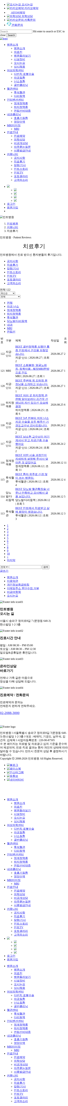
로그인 (11, 955)
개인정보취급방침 (18, 584)
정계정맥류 (14, 310)
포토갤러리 (14, 279)
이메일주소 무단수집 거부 (23, 588)
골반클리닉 (21, 839)
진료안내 (12, 886)
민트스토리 (14, 272)
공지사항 (12, 261)
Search (11, 35)
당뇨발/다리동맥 (17, 321)
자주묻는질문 (22, 901)
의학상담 (19, 894)
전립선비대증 (22, 865)
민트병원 (12, 223)
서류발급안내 (22, 905)
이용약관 (12, 580)
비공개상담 (21, 897)
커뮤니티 (12, 227)
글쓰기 (4, 570)
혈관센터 (12, 843)
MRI (9, 328)
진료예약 (19, 890)
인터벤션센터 (15, 854)
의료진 (18, 806)
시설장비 (19, 814)
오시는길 (12, 595)
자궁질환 (19, 832)
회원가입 (12, 959)
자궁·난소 (13, 306)
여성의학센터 (15, 825)
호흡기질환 (21, 872)
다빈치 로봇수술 (24, 828)
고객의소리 (14, 283)
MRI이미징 (14, 880)
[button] (10, 713)
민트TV (11, 275)
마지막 (11, 560)
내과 (10, 324)
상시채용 (19, 821)
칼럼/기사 (13, 268)
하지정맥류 (14, 313)
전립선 (11, 331)
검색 (45, 567)
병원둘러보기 (22, 810)
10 (8, 553)
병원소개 (12, 577)
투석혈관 (12, 317)
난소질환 (19, 836)
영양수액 (19, 876)
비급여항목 (14, 591)
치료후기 (12, 264)
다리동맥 (19, 850)
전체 (10, 302)
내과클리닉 (14, 869)
